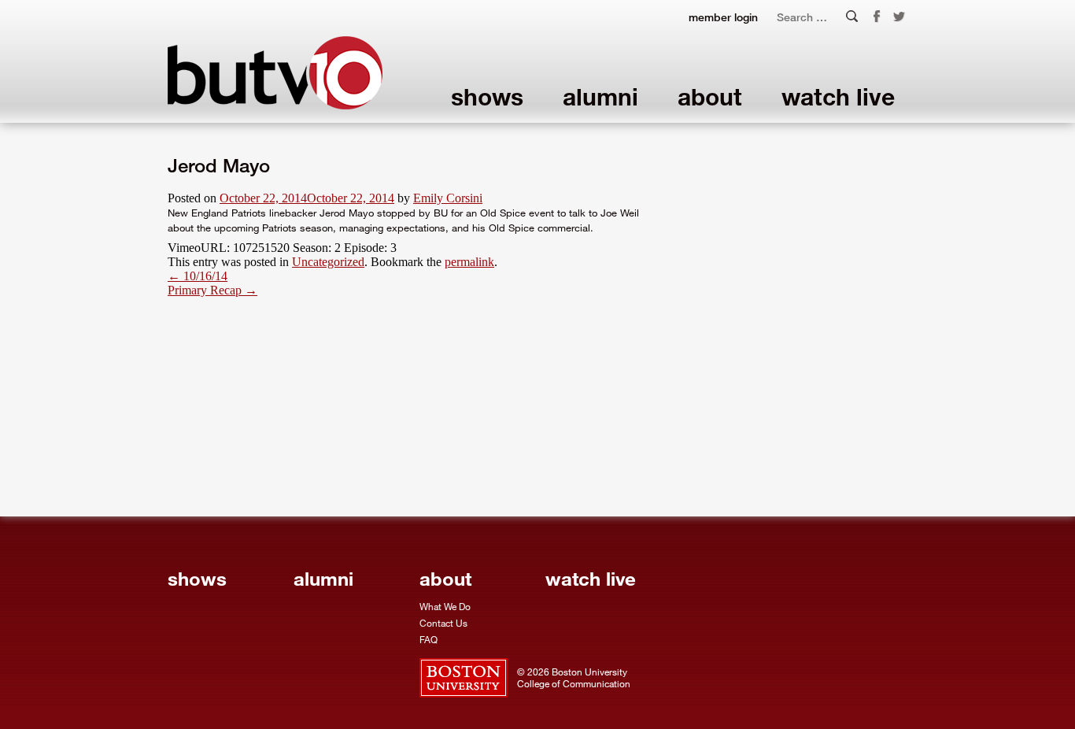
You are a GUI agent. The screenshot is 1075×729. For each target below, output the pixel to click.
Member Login (723, 17)
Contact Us (443, 622)
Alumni (600, 96)
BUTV (275, 72)
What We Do (445, 606)
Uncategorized (328, 261)
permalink (469, 261)
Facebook (877, 16)
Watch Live (838, 96)
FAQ (428, 639)
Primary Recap (212, 290)
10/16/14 (197, 276)
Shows (487, 96)
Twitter (899, 17)
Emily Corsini (447, 198)
